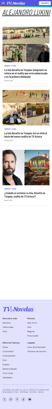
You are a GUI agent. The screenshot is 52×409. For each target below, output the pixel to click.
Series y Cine (10, 66)
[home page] (15, 3)
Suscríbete (45, 3)
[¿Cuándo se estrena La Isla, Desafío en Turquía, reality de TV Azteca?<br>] (26, 167)
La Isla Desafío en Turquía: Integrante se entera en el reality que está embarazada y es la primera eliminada (25, 73)
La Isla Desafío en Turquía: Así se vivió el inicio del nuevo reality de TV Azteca (25, 134)
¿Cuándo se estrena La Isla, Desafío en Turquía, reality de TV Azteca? (24, 194)
